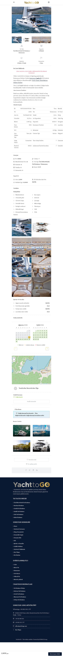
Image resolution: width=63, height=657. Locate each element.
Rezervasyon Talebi (55, 654)
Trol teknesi (17, 573)
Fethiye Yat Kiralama (19, 600)
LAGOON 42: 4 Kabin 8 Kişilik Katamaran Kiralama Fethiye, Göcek (40, 430)
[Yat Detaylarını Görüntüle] (21, 430)
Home (15, 526)
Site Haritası (17, 555)
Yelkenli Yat (17, 576)
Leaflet (41, 383)
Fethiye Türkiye (17, 82)
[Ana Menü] (14, 2)
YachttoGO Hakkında (19, 549)
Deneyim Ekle (17, 537)
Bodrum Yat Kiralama (19, 591)
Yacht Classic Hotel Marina (39, 80)
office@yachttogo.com (21, 626)
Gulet (15, 564)
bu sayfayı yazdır (32, 464)
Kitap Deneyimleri (19, 532)
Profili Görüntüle (31, 401)
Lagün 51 (38, 78)
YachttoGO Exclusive (19, 529)
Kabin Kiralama (18, 517)
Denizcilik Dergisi (18, 535)
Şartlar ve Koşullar (19, 543)
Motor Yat (16, 567)
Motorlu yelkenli (18, 579)
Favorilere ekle (32, 459)
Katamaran (17, 570)
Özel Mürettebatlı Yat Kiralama (22, 502)
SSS (15, 540)
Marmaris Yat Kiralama (20, 597)
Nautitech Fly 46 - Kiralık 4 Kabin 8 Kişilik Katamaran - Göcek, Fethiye (40, 447)
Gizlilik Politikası (18, 546)
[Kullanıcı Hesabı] (49, 2)
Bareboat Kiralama (19, 505)
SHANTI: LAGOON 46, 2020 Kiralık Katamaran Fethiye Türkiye (20, 445)
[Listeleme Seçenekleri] (27, 433)
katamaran (33, 78)
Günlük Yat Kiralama (19, 508)
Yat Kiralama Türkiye (19, 588)
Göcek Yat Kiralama (19, 594)
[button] (32, 368)
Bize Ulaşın (17, 552)
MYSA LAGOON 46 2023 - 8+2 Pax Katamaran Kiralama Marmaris (20, 434)
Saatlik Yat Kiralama (19, 511)
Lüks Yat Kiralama (18, 514)
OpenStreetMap (45, 383)
